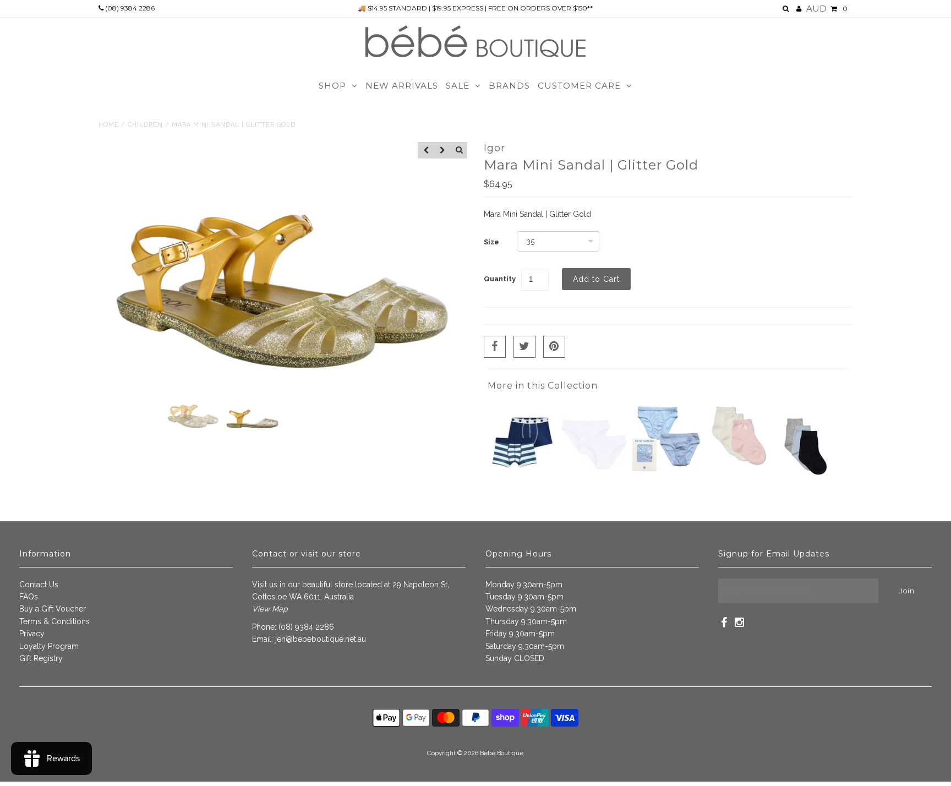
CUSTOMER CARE (579, 85)
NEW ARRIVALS (401, 85)
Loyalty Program (49, 646)
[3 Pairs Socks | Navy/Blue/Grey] (806, 487)
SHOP (332, 85)
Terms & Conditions (54, 621)
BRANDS (509, 85)
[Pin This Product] (554, 347)
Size (491, 242)
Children (145, 124)
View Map (270, 608)
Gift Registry (41, 658)
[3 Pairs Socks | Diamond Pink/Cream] (739, 469)
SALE (457, 85)
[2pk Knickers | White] (594, 480)
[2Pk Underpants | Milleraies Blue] (666, 469)
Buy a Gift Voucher (52, 608)
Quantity (500, 279)
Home (109, 124)
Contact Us (38, 584)
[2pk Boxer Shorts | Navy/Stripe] (522, 480)
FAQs (28, 596)
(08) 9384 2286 (129, 8)
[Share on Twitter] (524, 347)
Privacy (32, 633)
